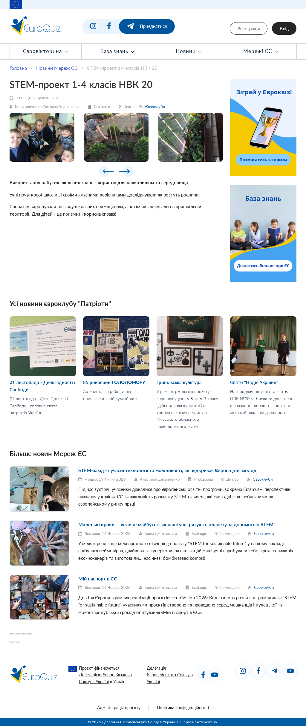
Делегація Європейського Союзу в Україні (170, 675)
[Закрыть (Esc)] (12, 634)
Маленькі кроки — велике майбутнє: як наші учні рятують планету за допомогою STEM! (176, 524)
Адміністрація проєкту (118, 707)
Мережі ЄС (258, 51)
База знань (115, 51)
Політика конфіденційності (183, 707)
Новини (186, 51)
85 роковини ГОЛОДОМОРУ (114, 382)
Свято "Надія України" (254, 382)
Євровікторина (43, 51)
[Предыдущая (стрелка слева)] (12, 641)
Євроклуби (155, 106)
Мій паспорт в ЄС (97, 578)
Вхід (284, 28)
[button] (106, 172)
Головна (18, 68)
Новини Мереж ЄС (57, 68)
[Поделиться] (18, 634)
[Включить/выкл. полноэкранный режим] (24, 634)
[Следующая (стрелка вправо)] (18, 641)
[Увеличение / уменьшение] (29, 634)
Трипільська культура (179, 382)
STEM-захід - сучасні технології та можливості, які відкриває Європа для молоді (168, 470)
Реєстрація (249, 28)
